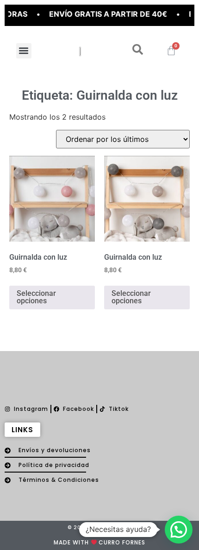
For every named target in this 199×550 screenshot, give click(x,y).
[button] (23, 50)
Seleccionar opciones (36, 297)
